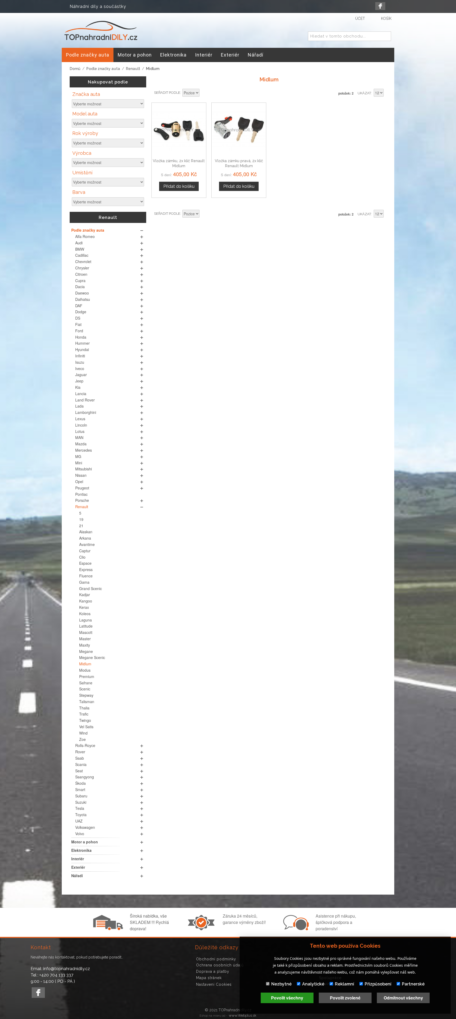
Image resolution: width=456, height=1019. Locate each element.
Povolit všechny (287, 998)
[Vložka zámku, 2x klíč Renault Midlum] (179, 130)
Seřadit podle (167, 93)
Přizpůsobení (378, 984)
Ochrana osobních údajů (220, 965)
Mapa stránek (209, 978)
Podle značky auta (103, 69)
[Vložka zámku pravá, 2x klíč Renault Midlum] (239, 130)
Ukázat (364, 93)
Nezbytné (281, 984)
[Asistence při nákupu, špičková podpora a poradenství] (295, 928)
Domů (75, 69)
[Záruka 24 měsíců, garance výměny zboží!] (202, 928)
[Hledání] (386, 36)
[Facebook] (380, 6)
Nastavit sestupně (204, 93)
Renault (133, 69)
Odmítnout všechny (403, 998)
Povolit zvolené (345, 998)
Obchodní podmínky (216, 959)
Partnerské (413, 984)
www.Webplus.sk (242, 1015)
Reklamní (344, 984)
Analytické (313, 984)
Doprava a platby (212, 971)
